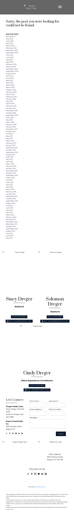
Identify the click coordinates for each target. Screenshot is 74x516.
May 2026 (9, 43)
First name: (34, 401)
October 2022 (11, 90)
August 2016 (10, 155)
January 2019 (11, 108)
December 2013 (11, 222)
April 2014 (9, 212)
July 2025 (9, 55)
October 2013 (11, 226)
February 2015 (11, 192)
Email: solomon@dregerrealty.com (56, 321)
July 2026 (9, 39)
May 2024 (9, 80)
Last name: (53, 401)
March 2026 (10, 46)
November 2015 (11, 171)
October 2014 (11, 199)
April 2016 (9, 161)
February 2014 (11, 217)
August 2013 (10, 231)
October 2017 (11, 131)
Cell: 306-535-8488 (38, 385)
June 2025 (10, 57)
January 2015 (10, 194)
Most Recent (10, 36)
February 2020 (11, 97)
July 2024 (9, 76)
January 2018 (11, 127)
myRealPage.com (40, 486)
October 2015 (11, 173)
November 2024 (12, 69)
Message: (34, 418)
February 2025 (11, 64)
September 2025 (12, 53)
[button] (19, 316)
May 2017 (9, 136)
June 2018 (9, 117)
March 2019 (10, 104)
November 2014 (11, 196)
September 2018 (12, 115)
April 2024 (9, 83)
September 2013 (12, 229)
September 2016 (12, 152)
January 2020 (11, 99)
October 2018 (11, 113)
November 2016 (11, 148)
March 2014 (10, 215)
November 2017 (11, 129)
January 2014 (11, 219)
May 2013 (9, 238)
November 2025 (12, 50)
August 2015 (10, 178)
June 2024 (10, 78)
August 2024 (10, 73)
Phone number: (55, 409)
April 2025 (9, 62)
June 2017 (9, 134)
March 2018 (10, 122)
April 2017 (9, 138)
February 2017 (11, 143)
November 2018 (12, 110)
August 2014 (10, 203)
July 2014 (9, 206)
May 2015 (9, 185)
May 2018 (9, 120)
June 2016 (9, 157)
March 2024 (10, 85)
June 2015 (9, 182)
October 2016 (11, 150)
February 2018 (11, 124)
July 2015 (9, 180)
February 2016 (11, 166)
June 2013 (9, 236)
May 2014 (9, 210)
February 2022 (11, 92)
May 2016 (9, 159)
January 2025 (11, 67)
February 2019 (11, 106)
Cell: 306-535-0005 (20, 316)
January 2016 (10, 168)
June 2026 (10, 41)
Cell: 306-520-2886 (56, 316)
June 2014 (9, 208)
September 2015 (12, 175)
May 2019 (9, 101)
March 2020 (10, 94)
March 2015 (10, 189)
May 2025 (9, 60)
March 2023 (10, 87)
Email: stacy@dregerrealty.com (20, 321)
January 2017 (11, 145)
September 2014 (12, 201)
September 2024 (12, 71)
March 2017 (10, 141)
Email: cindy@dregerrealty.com (38, 389)
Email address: (36, 409)
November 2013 (11, 224)
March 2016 (10, 164)
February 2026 (11, 48)
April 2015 (9, 187)
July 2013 (9, 233)
